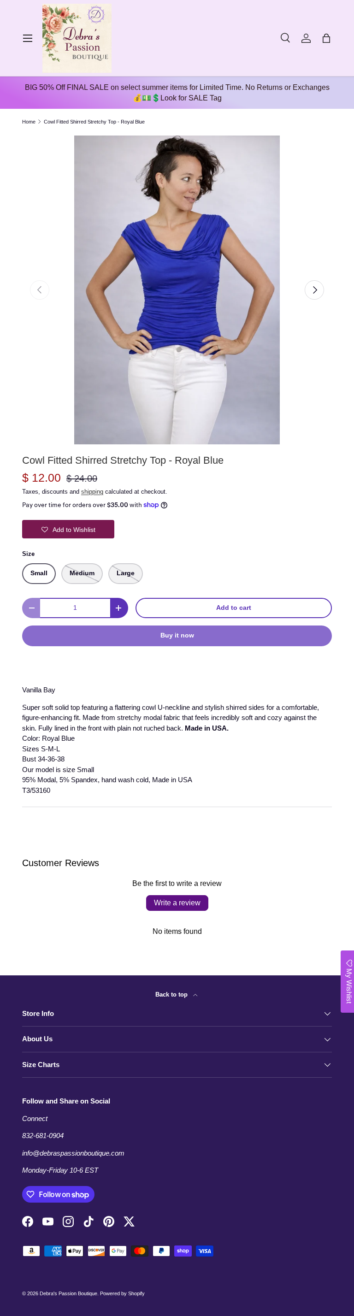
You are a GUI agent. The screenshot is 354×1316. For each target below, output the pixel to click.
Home (28, 121)
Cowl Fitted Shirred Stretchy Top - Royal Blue (94, 121)
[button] (326, 38)
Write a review (177, 903)
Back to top (172, 994)
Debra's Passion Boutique (68, 1293)
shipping (92, 491)
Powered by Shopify (122, 1293)
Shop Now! (216, 701)
